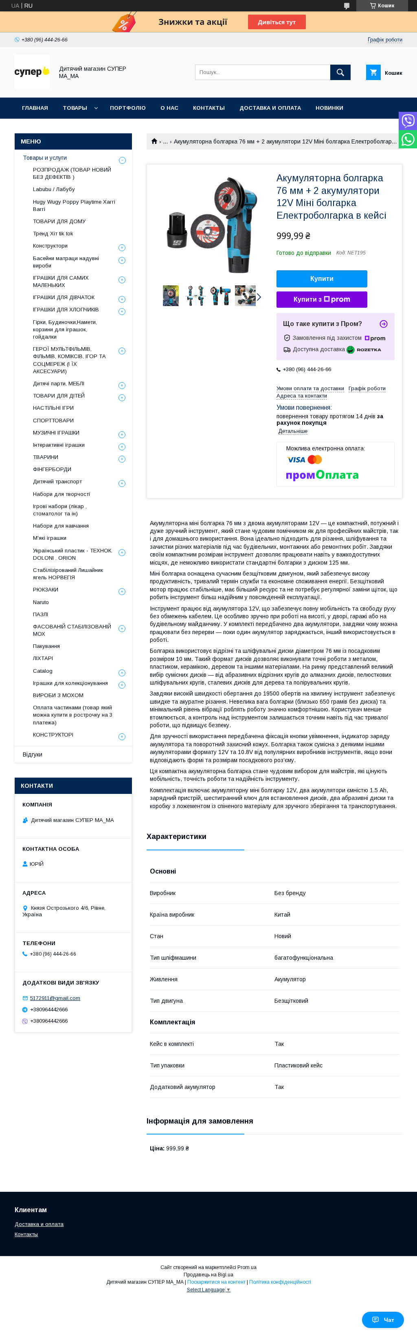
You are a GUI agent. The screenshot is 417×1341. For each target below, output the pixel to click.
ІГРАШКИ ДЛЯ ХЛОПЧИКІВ (66, 309)
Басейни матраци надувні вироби (66, 262)
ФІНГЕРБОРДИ (52, 469)
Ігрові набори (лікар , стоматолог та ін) (60, 510)
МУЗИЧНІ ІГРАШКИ (56, 433)
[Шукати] (340, 72)
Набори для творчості (61, 494)
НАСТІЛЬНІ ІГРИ (53, 408)
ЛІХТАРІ (43, 658)
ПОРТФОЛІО (128, 108)
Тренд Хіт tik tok (53, 233)
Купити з (308, 299)
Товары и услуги (45, 157)
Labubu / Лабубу (54, 189)
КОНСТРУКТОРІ (53, 735)
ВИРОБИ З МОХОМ (58, 695)
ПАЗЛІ (40, 614)
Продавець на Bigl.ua (208, 1275)
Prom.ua (247, 1267)
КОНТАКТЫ (209, 108)
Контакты (26, 1234)
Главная (35, 108)
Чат (389, 1320)
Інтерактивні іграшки (59, 445)
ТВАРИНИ (45, 457)
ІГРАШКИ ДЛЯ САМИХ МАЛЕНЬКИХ (61, 281)
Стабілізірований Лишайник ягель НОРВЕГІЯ (68, 573)
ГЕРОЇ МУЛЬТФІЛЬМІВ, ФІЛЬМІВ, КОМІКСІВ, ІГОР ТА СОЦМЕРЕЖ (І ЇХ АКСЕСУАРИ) (69, 360)
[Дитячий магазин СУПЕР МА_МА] (32, 87)
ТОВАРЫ (75, 108)
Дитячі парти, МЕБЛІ (58, 383)
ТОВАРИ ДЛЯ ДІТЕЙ (59, 396)
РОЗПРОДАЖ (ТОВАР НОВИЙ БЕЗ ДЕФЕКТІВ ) (72, 173)
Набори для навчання (61, 526)
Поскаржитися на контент (216, 1282)
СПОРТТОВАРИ (53, 420)
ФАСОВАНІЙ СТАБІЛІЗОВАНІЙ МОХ (72, 630)
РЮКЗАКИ (45, 590)
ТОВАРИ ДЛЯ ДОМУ (59, 221)
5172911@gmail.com (55, 998)
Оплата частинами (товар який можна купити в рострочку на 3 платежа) (72, 714)
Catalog (43, 671)
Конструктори (50, 246)
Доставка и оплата (39, 1224)
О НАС (169, 108)
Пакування (46, 646)
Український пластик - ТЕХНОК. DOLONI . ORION (72, 554)
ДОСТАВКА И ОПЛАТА (270, 108)
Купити (322, 278)
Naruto (41, 602)
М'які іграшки (49, 538)
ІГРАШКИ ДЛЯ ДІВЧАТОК (63, 297)
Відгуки (32, 754)
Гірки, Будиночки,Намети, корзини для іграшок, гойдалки (65, 329)
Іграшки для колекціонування (70, 683)
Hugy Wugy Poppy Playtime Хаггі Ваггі (74, 205)
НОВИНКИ (329, 108)
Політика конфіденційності (280, 1282)
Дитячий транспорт (57, 481)
